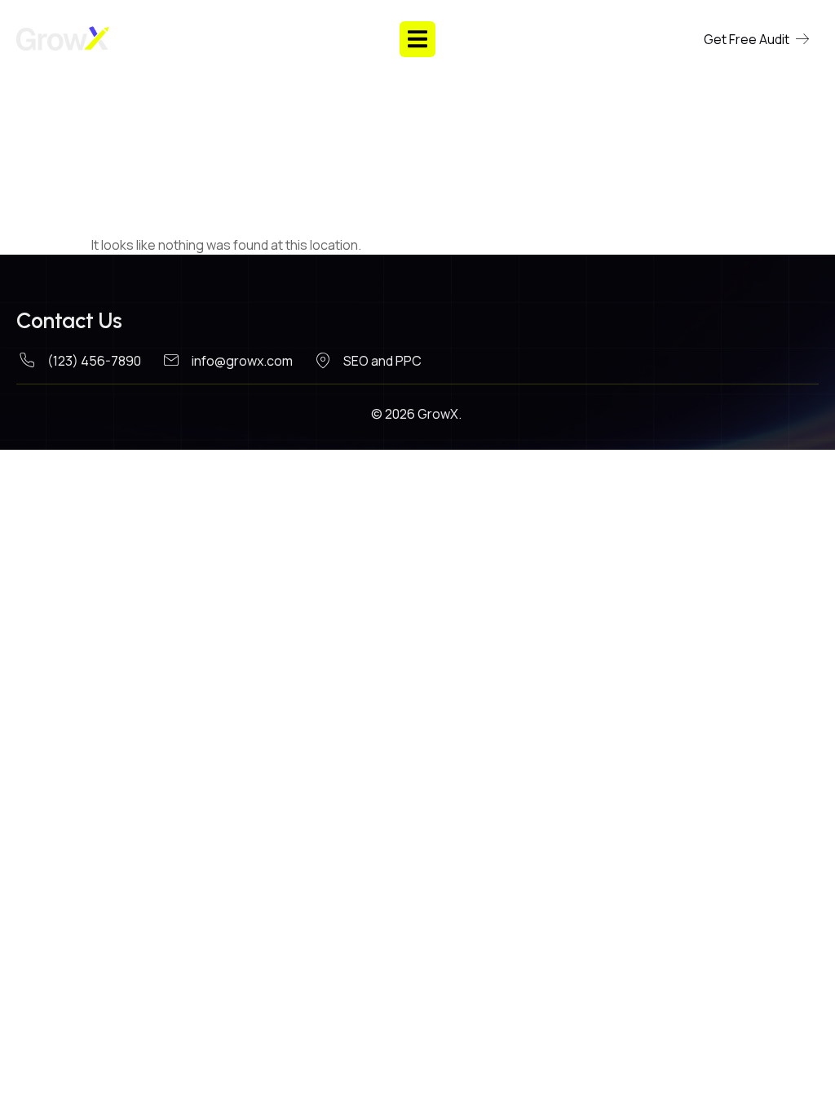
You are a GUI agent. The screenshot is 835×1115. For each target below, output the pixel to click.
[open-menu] (417, 38)
